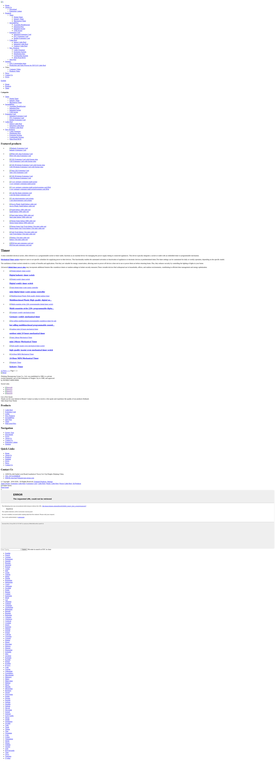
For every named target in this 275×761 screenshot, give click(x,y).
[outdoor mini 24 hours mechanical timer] (23, 329)
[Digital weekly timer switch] (19, 279)
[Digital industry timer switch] (19, 271)
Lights (7, 414)
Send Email (5, 487)
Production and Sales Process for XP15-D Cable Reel (27, 65)
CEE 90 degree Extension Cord (20, 178)
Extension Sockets (20, 52)
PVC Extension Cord (21, 36)
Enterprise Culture (15, 11)
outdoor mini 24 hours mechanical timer (27, 333)
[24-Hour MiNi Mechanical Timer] (21, 354)
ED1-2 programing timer (17, 63)
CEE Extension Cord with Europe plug (22, 161)
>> (9, 371)
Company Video (15, 69)
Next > (5, 371)
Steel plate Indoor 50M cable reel (20, 217)
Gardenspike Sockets (21, 56)
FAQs (7, 77)
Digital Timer (18, 17)
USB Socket (18, 30)
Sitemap (50, 482)
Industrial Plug (19, 27)
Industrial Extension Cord (22, 34)
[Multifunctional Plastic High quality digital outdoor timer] (29, 296)
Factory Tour (9, 433)
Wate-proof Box (10, 423)
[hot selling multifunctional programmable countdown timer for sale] (32, 321)
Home (7, 5)
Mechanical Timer (20, 21)
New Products (14, 48)
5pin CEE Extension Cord (18, 172)
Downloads (9, 434)
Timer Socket (5, 483)
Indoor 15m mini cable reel (18, 239)
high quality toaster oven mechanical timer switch (31, 350)
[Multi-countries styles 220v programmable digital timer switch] (31, 304)
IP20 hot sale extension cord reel (20, 245)
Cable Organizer (19, 50)
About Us (8, 7)
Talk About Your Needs (9, 401)
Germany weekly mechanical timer (24, 317)
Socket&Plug (13, 23)
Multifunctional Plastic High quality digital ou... (30, 300)
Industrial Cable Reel (21, 44)
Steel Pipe (12, 59)
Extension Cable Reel (18, 483)
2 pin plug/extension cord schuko (20, 200)
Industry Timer (19, 19)
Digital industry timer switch (21, 275)
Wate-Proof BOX (20, 58)
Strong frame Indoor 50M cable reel (21, 223)
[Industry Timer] (15, 362)
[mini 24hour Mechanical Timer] (20, 337)
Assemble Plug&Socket (22, 25)
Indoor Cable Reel (20, 42)
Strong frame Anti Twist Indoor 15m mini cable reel (26, 228)
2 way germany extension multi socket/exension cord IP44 (29, 189)
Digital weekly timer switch (21, 283)
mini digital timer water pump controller (27, 292)
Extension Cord (14, 32)
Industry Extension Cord (17, 150)
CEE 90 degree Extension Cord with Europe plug (26, 167)
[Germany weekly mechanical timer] (22, 312)
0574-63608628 (12, 476)
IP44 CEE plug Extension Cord (20, 156)
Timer (11, 15)
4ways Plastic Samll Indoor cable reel (22, 206)
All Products (77, 483)
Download (13, 9)
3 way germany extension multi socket (22, 184)
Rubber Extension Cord (22, 38)
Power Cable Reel (65, 483)
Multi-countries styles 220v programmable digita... (31, 308)
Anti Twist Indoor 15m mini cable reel (22, 234)
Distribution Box (19, 54)
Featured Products (40, 482)
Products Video (14, 71)
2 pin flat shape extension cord (19, 195)
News (7, 73)
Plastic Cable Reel (52, 483)
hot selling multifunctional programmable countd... (31, 325)
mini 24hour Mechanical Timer (23, 341)
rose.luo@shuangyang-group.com (19, 478)
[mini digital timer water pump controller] (23, 287)
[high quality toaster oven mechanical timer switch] (27, 346)
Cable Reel (13, 40)
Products (8, 13)
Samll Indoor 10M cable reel (19, 212)
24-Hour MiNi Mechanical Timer (24, 358)
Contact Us (9, 75)
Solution (8, 61)
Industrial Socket (19, 29)
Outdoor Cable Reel (20, 46)
